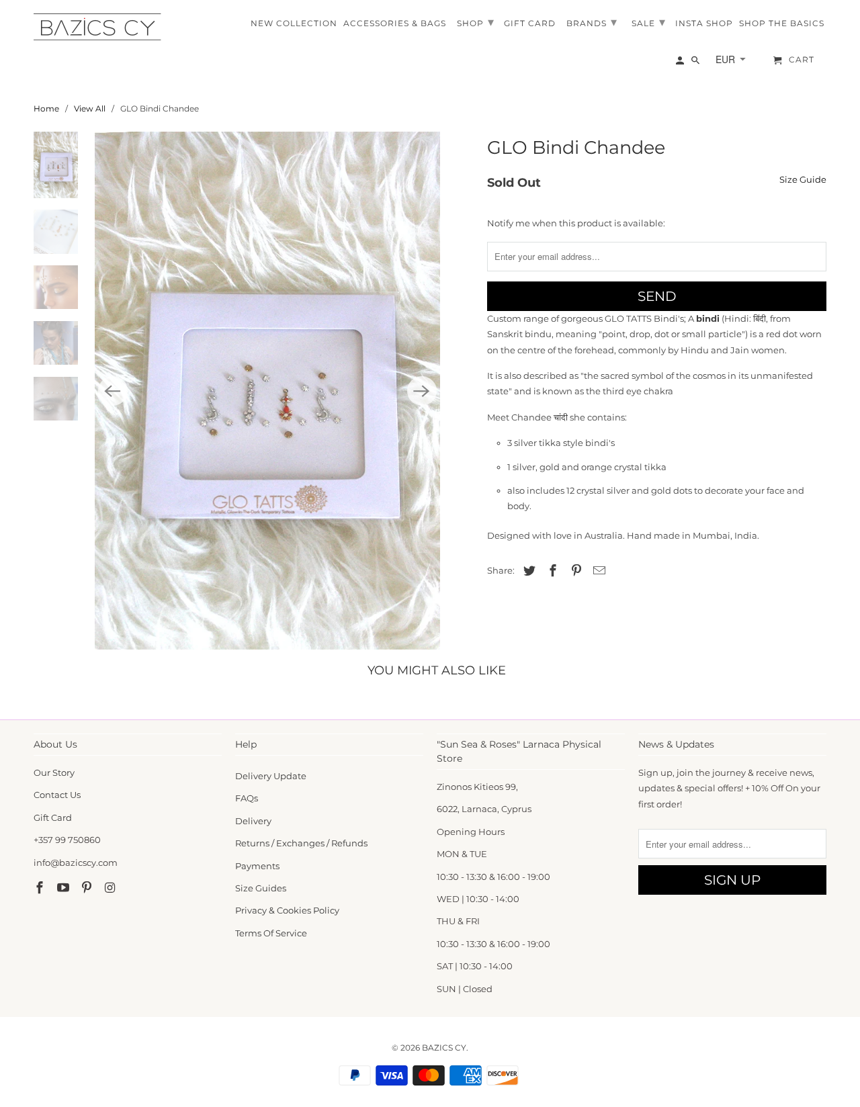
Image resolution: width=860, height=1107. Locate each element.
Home (46, 108)
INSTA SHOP (704, 23)
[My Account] (681, 63)
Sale (649, 22)
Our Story (54, 772)
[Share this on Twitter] (527, 571)
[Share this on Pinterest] (574, 571)
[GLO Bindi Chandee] (267, 391)
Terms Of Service (271, 933)
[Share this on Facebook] (551, 571)
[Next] (422, 391)
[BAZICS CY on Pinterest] (88, 888)
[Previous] (113, 391)
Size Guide (802, 179)
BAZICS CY (444, 1048)
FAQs (246, 798)
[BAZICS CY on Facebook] (41, 888)
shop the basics (781, 23)
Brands (591, 22)
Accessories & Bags (394, 23)
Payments (257, 865)
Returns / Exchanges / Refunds (301, 843)
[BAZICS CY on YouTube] (64, 888)
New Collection (294, 23)
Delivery (253, 820)
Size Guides (260, 888)
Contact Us (57, 794)
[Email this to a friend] (597, 571)
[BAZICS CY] (101, 27)
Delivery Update (270, 775)
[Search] (696, 63)
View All (89, 108)
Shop (475, 22)
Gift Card (53, 817)
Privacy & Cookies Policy (287, 910)
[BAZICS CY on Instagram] (110, 888)
